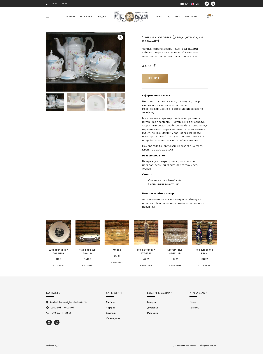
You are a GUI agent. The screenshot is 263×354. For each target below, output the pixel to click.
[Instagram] (213, 4)
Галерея (70, 16)
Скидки (101, 16)
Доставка (174, 16)
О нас (159, 16)
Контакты (191, 16)
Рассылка (86, 16)
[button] (47, 16)
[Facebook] (207, 4)
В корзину (59, 266)
